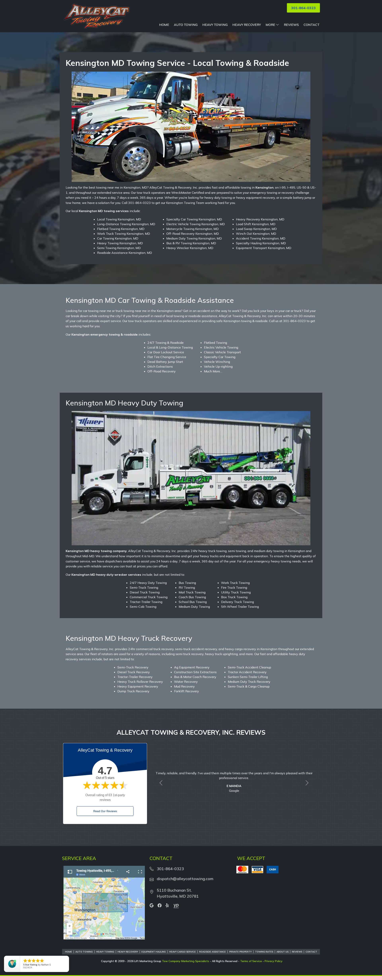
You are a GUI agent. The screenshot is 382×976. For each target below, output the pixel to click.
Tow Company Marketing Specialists (185, 961)
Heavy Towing (215, 25)
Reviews (291, 25)
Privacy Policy (274, 961)
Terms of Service (251, 961)
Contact (312, 25)
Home (164, 25)
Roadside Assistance (212, 951)
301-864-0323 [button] (303, 8)
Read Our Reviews (105, 811)
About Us (282, 951)
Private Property (240, 951)
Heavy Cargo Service (182, 951)
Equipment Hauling (153, 951)
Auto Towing (186, 25)
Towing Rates (264, 951)
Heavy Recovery (246, 25)
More (270, 25)
